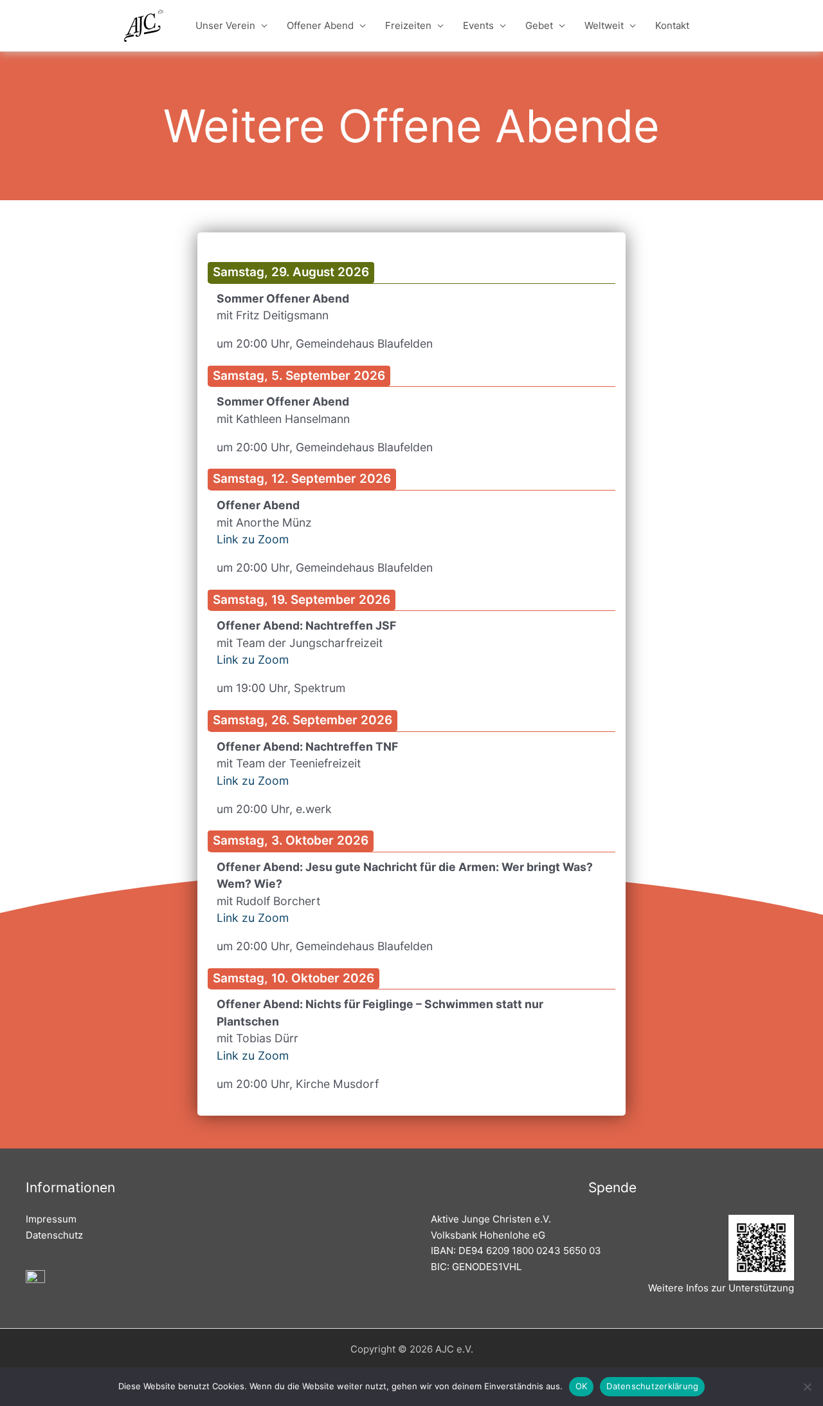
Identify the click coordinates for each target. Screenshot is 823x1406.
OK (581, 1386)
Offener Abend (320, 25)
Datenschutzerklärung (652, 1386)
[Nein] (806, 1386)
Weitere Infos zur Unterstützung (721, 1288)
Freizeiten (408, 25)
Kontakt (672, 25)
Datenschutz (54, 1235)
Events (478, 25)
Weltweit (604, 25)
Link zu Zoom (253, 539)
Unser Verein (225, 25)
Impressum (51, 1219)
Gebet (539, 25)
